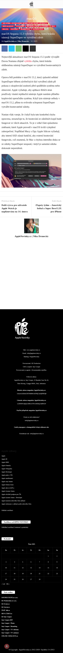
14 (39, 568)
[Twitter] (12, 48)
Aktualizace (8, 26)
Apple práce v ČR (7, 475)
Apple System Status (8, 491)
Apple (3, 456)
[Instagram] (31, 240)
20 (31, 573)
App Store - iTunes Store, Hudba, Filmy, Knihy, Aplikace (25, 23)
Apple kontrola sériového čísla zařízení (13, 501)
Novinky (14, 29)
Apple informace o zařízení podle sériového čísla (16, 504)
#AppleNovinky (34, 356)
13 (31, 568)
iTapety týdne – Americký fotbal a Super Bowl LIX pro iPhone (48, 208)
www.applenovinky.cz (33, 350)
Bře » (8, 584)
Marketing (25, 29)
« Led (3, 584)
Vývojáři (20, 26)
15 (48, 568)
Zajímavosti (38, 29)
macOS (5, 29)
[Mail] (32, 440)
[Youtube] (50, 440)
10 (6, 568)
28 (39, 579)
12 (23, 568)
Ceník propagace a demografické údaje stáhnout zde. (31, 427)
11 (14, 568)
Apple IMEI (5, 462)
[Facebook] (5, 48)
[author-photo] (31, 226)
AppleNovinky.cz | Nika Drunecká (16, 41)
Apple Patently (6, 465)
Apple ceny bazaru (7, 481)
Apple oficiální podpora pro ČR (11, 494)
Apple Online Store (7, 485)
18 (14, 573)
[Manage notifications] (6, 646)
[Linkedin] (26, 440)
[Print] (33, 48)
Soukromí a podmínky (21, 527)
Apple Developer (7, 472)
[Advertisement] (31, 275)
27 (31, 579)
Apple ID (4, 459)
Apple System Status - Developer (12, 497)
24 (6, 579)
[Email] (26, 48)
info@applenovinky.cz (34, 353)
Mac (53, 26)
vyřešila (28, 61)
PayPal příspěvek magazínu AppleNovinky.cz (31, 410)
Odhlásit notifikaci (7, 510)
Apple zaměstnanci (7, 478)
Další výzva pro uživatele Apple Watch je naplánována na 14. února (15, 208)
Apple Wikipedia (7, 469)
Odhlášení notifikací (8, 527)
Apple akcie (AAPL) (8, 488)
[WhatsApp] (19, 48)
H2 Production (36, 363)
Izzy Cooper (36, 367)
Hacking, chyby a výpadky (38, 26)
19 (23, 573)
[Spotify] (38, 440)
